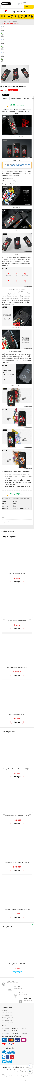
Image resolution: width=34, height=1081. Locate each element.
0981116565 (15, 1028)
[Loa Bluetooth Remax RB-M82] (17, 555)
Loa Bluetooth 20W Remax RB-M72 (17, 667)
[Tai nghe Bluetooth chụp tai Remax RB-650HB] (17, 797)
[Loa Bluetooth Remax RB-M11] (17, 696)
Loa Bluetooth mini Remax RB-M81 (17, 620)
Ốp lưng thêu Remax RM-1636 (17, 964)
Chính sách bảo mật (7, 1020)
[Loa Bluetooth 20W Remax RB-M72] (17, 649)
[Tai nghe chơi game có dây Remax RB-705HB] (17, 891)
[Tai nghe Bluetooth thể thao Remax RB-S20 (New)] (17, 750)
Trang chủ (3, 21)
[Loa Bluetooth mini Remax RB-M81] (17, 602)
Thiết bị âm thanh (9, 732)
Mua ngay (17, 581)
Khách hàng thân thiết (7, 1018)
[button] (4, 617)
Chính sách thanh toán (8, 1023)
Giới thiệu (5, 98)
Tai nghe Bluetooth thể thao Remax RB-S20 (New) (17, 769)
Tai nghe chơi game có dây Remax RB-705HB (17, 909)
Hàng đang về (17, 972)
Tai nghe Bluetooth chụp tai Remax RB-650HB (17, 815)
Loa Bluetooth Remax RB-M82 (17, 573)
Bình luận (26, 98)
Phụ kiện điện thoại (10, 537)
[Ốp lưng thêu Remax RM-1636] (17, 945)
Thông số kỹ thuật (16, 98)
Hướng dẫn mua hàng (7, 1013)
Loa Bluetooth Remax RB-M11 (17, 714)
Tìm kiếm (30, 7)
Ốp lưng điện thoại (12, 21)
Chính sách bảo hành (7, 1015)
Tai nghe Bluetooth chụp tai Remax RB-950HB (17, 862)
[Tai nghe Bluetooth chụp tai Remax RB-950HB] (17, 844)
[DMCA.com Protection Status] (17, 1061)
